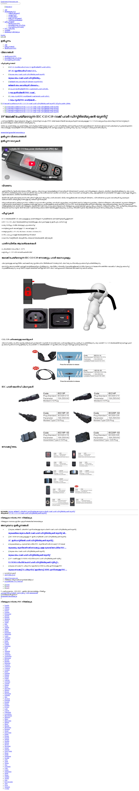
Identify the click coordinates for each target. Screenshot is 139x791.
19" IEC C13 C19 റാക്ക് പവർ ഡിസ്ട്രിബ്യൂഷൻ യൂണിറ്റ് (28, 513)
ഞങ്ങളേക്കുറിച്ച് (10, 11)
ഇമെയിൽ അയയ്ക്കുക (9, 596)
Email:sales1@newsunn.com (9, 1)
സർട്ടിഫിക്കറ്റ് (12, 17)
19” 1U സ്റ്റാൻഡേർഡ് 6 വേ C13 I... (22, 71)
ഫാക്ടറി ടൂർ (12, 15)
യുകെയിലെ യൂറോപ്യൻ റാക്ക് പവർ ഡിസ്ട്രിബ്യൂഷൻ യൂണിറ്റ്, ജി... (37, 533)
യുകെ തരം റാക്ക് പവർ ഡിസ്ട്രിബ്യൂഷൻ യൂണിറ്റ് (29, 555)
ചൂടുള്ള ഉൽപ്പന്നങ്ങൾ (8, 593)
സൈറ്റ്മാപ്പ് (21, 593)
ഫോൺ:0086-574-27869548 (14, 581)
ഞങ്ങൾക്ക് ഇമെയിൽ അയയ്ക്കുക (13, 132)
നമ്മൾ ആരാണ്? (14, 13)
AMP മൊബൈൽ (32, 593)
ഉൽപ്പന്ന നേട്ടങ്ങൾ (14, 18)
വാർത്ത (7, 30)
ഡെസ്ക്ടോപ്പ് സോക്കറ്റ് (16, 27)
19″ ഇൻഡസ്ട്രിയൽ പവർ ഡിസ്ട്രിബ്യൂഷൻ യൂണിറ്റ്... (31, 540)
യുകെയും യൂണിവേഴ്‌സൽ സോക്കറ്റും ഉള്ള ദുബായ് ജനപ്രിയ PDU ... (37, 548)
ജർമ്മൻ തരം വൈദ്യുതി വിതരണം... (23, 85)
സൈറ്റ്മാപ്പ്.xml (10, 575)
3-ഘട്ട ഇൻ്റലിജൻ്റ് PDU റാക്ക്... (22, 93)
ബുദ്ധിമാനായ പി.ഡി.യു (16, 25)
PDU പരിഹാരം (10, 28)
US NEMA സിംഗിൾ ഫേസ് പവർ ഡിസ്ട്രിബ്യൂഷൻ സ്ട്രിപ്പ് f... (33, 562)
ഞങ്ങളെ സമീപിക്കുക (12, 32)
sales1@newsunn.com (11, 578)
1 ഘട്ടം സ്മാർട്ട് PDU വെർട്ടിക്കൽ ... (22, 100)
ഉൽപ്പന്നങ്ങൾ (9, 22)
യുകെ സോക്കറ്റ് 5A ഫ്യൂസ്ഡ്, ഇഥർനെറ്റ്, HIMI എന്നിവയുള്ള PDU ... (37, 570)
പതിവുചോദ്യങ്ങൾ (15, 20)
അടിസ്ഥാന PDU (14, 23)
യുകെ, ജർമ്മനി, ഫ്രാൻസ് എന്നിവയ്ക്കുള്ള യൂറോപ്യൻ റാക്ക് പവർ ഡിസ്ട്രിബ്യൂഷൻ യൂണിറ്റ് (41, 511)
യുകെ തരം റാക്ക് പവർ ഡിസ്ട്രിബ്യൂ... (24, 78)
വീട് (6, 10)
